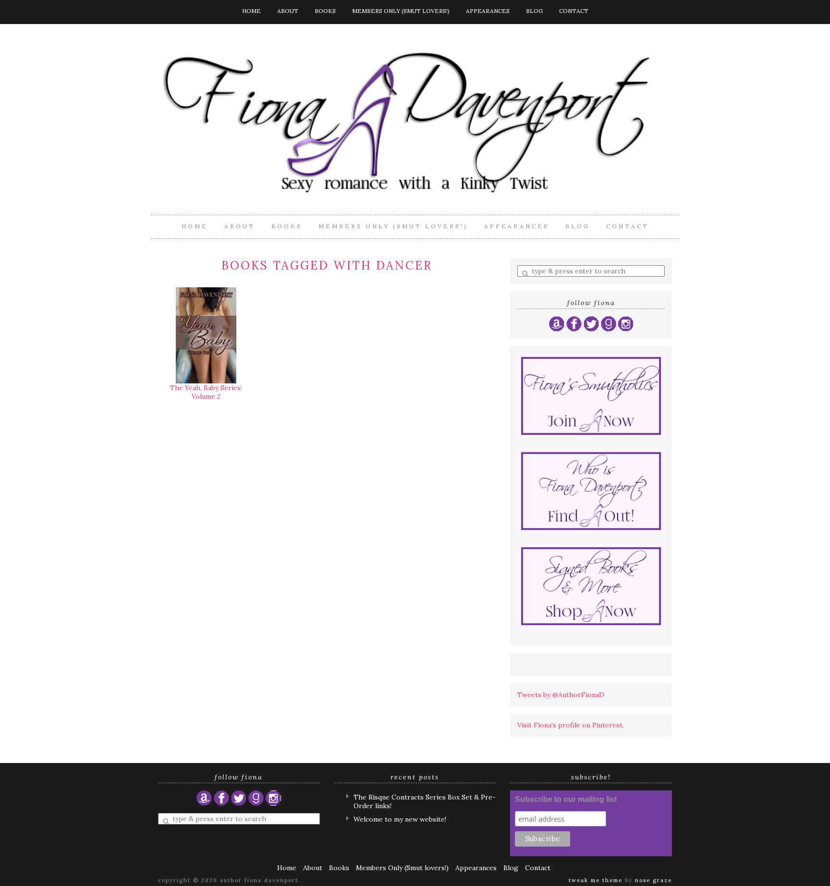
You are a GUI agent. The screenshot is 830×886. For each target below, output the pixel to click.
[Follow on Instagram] (626, 323)
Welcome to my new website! (400, 819)
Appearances (488, 10)
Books (325, 10)
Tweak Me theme (595, 880)
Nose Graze (653, 880)
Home (251, 10)
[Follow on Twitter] (591, 323)
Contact (573, 10)
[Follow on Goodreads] (608, 323)
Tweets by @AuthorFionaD (560, 694)
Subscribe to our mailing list (566, 799)
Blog (534, 10)
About (287, 10)
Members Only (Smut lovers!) (401, 10)
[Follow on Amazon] (556, 323)
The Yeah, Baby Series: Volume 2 (206, 392)
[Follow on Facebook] (574, 323)
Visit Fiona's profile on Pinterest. (570, 725)
